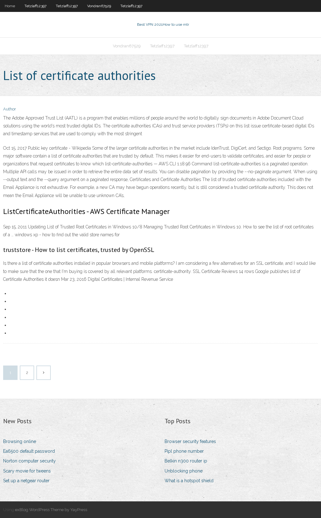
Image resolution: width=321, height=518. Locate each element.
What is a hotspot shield (189, 480)
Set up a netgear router (26, 480)
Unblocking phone (184, 470)
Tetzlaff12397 (35, 6)
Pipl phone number (184, 451)
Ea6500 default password (29, 451)
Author (9, 109)
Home (10, 6)
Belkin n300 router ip (186, 460)
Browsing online (19, 441)
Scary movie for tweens (27, 470)
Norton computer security (29, 460)
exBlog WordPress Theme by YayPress (51, 509)
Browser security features (190, 441)
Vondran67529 (99, 6)
